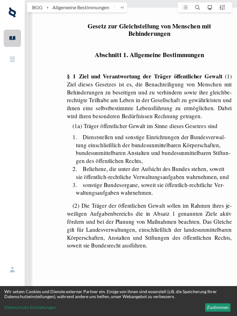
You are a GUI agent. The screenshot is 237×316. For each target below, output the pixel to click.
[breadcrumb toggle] (119, 7)
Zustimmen (218, 307)
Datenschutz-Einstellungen (30, 307)
